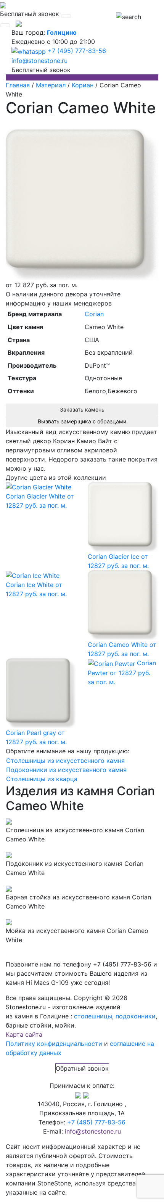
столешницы (93, 1016)
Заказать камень (82, 409)
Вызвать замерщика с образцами (82, 421)
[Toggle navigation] (66, 16)
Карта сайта (24, 1034)
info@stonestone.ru (39, 60)
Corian (94, 314)
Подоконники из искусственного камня (66, 770)
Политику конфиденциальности (54, 1043)
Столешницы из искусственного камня (65, 760)
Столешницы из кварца (41, 779)
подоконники (136, 1016)
